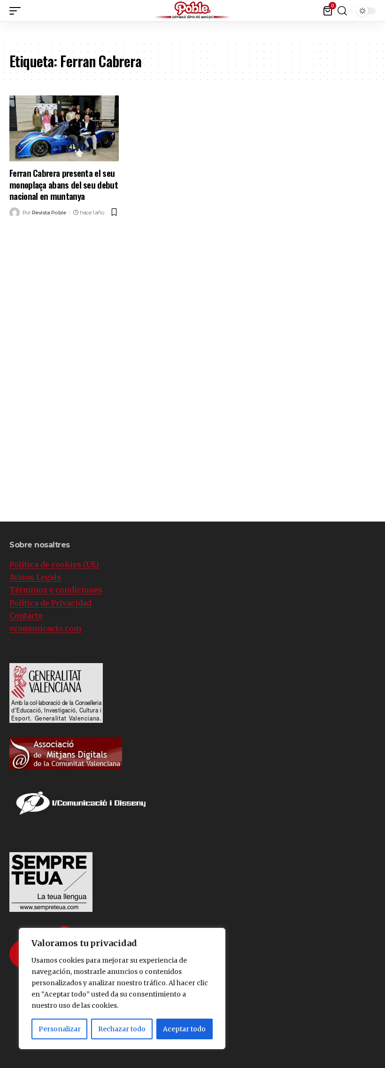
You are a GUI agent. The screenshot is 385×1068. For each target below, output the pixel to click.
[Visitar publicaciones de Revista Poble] (14, 212)
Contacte (26, 615)
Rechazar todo (122, 1029)
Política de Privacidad (50, 603)
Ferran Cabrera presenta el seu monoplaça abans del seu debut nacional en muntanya (63, 184)
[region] (122, 988)
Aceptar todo (184, 1029)
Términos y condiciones (55, 589)
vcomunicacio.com (45, 628)
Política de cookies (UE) (54, 564)
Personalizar (59, 1029)
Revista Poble (49, 212)
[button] (378, 9)
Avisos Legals (35, 577)
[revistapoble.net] (192, 10)
